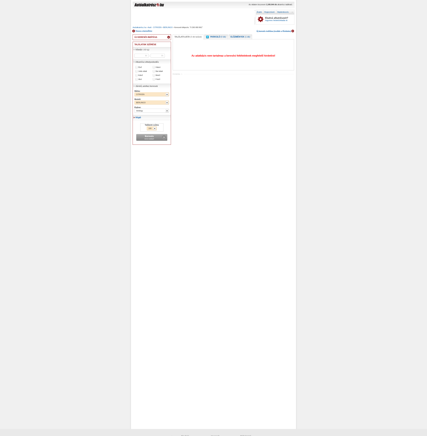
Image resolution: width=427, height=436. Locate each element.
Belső (158, 75)
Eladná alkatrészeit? (276, 19)
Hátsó (158, 67)
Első (140, 67)
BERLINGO (168, 27)
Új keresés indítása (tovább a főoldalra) (274, 31)
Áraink (259, 12)
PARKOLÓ (218, 37)
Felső (158, 79)
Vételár (142, 50)
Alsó (140, 79)
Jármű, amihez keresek (146, 86)
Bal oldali (159, 71)
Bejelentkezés (283, 12)
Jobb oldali (142, 71)
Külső (140, 75)
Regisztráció (269, 12)
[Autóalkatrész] (161, 5)
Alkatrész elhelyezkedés (147, 62)
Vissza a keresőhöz (143, 31)
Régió (138, 117)
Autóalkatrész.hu (139, 27)
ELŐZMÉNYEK (240, 37)
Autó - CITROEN (154, 27)
